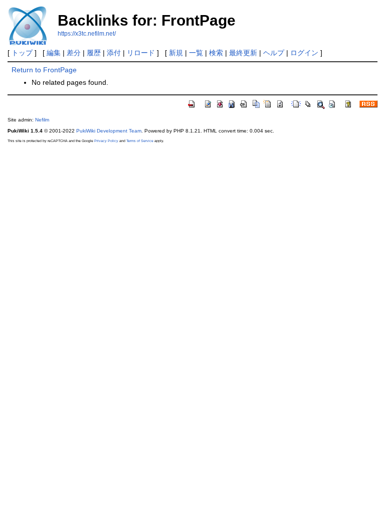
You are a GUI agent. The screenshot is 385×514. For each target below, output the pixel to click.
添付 (114, 53)
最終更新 (243, 53)
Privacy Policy (106, 141)
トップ (22, 53)
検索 (216, 53)
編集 (54, 53)
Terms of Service (139, 141)
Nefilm (42, 119)
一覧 (196, 53)
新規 (176, 53)
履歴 (94, 53)
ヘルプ (273, 53)
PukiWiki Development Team (108, 131)
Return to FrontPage (44, 70)
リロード (141, 53)
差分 (74, 53)
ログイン (304, 53)
